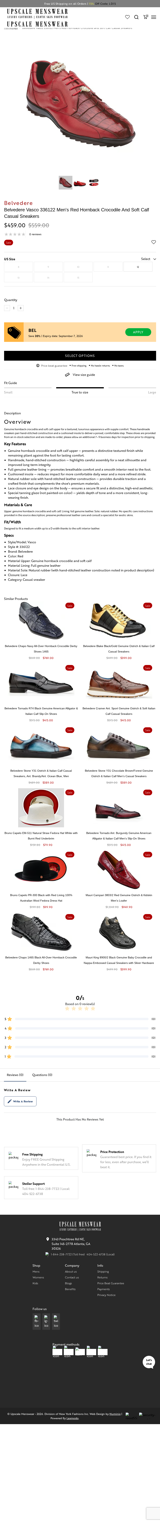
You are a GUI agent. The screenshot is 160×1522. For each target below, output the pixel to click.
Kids (35, 1283)
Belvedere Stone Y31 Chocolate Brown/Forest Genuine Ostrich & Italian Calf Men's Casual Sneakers (119, 773)
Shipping (103, 1271)
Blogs (68, 1283)
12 (138, 266)
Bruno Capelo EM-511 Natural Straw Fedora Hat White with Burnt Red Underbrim (41, 835)
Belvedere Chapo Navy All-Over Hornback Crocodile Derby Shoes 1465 (41, 648)
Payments (103, 1289)
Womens (38, 1277)
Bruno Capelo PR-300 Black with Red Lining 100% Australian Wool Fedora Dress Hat (41, 898)
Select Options (80, 356)
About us (71, 1271)
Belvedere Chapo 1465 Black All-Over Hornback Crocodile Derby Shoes (41, 960)
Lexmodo (73, 1418)
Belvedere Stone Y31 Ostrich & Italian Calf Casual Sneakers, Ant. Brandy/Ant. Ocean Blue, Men (41, 773)
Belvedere (18, 202)
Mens (36, 1271)
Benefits (70, 1289)
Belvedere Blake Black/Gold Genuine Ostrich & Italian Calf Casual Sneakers (119, 648)
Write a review (23, 1101)
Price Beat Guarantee (110, 1283)
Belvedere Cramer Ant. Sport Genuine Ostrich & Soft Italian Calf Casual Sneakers (119, 711)
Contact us (72, 1277)
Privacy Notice (106, 1295)
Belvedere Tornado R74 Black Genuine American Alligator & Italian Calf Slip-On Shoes (41, 711)
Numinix (115, 1414)
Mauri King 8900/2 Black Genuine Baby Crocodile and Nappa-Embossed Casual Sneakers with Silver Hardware (119, 960)
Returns (102, 1277)
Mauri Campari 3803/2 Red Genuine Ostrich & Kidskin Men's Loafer (119, 898)
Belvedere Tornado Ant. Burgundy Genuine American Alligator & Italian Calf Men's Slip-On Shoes (118, 835)
